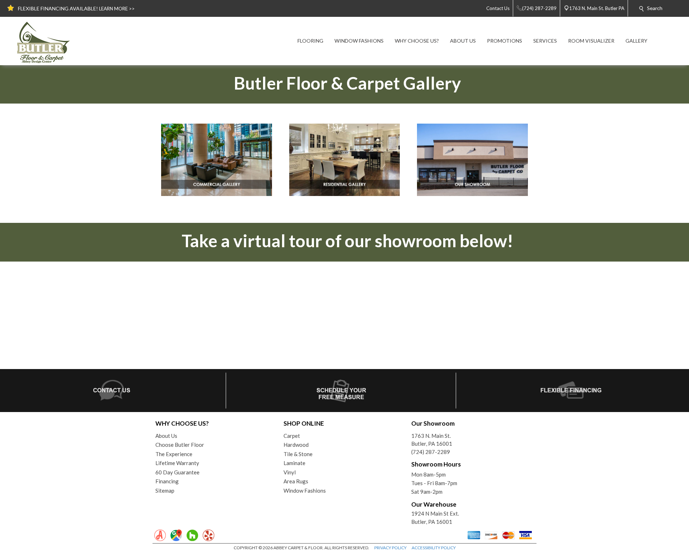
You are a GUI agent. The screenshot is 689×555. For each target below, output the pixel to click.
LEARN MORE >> (117, 8)
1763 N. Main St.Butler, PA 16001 (431, 439)
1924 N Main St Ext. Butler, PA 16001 (435, 517)
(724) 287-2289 (430, 452)
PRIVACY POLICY (390, 547)
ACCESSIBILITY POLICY (434, 547)
